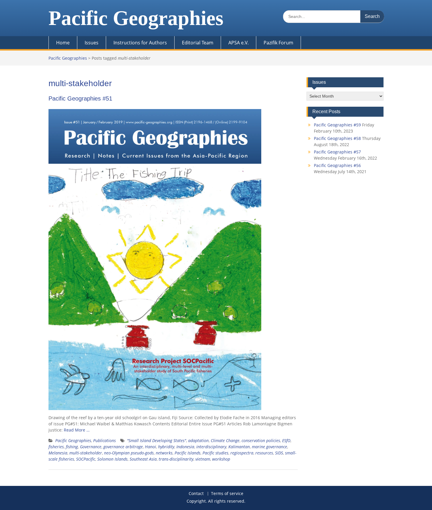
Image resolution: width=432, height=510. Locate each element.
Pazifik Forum (278, 42)
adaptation (198, 440)
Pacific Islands (187, 453)
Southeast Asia (143, 459)
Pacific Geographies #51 (80, 98)
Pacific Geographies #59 (337, 125)
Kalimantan (239, 446)
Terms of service (227, 494)
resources (264, 453)
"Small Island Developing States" (156, 440)
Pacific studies (215, 453)
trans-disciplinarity (176, 459)
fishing (72, 446)
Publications (104, 440)
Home (63, 42)
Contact (196, 494)
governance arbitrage (123, 446)
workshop (221, 459)
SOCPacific (85, 459)
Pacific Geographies (135, 18)
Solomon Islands (112, 459)
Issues (91, 42)
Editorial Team (197, 42)
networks (164, 453)
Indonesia (185, 446)
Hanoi (150, 446)
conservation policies (261, 440)
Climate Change (225, 440)
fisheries (56, 446)
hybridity (166, 446)
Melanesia (57, 453)
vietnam (202, 459)
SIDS (279, 453)
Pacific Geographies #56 (337, 165)
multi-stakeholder (85, 453)
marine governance (269, 446)
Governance (90, 446)
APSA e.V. (238, 42)
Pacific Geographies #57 (337, 152)
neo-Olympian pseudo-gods (129, 453)
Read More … (77, 430)
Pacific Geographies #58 (337, 138)
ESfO (286, 440)
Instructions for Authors (140, 42)
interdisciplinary (211, 446)
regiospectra (241, 453)
